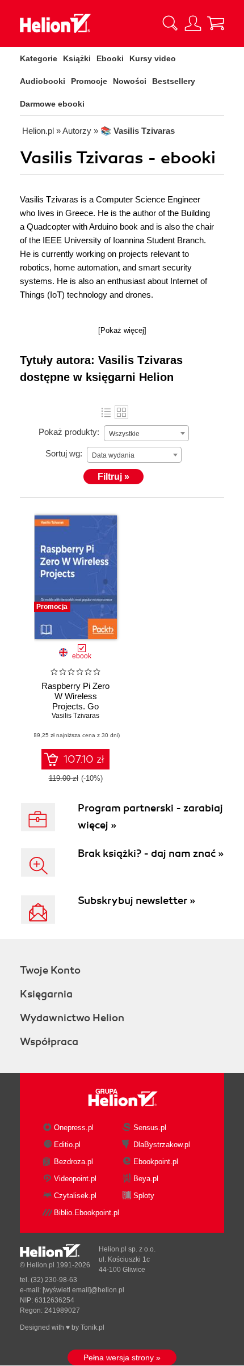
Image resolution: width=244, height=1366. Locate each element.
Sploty (143, 1195)
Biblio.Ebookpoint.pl (86, 1212)
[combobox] (146, 433)
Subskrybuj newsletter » (136, 900)
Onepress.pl (74, 1127)
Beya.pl (145, 1178)
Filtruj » (113, 476)
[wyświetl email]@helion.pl (83, 1290)
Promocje (89, 81)
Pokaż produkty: (69, 432)
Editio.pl (67, 1144)
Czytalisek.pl (75, 1195)
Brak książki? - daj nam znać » (151, 853)
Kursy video (152, 58)
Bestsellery (173, 81)
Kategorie (38, 58)
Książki (77, 58)
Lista (106, 412)
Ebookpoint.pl (155, 1161)
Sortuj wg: (63, 453)
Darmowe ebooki (52, 103)
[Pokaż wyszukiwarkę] (170, 23)
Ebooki (110, 58)
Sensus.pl (149, 1127)
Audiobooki (42, 81)
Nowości (129, 81)
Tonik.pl (92, 1327)
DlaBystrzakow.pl (161, 1144)
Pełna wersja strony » (122, 1357)
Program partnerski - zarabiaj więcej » (150, 816)
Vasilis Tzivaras (75, 716)
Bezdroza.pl (73, 1161)
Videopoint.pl (75, 1178)
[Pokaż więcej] (122, 330)
